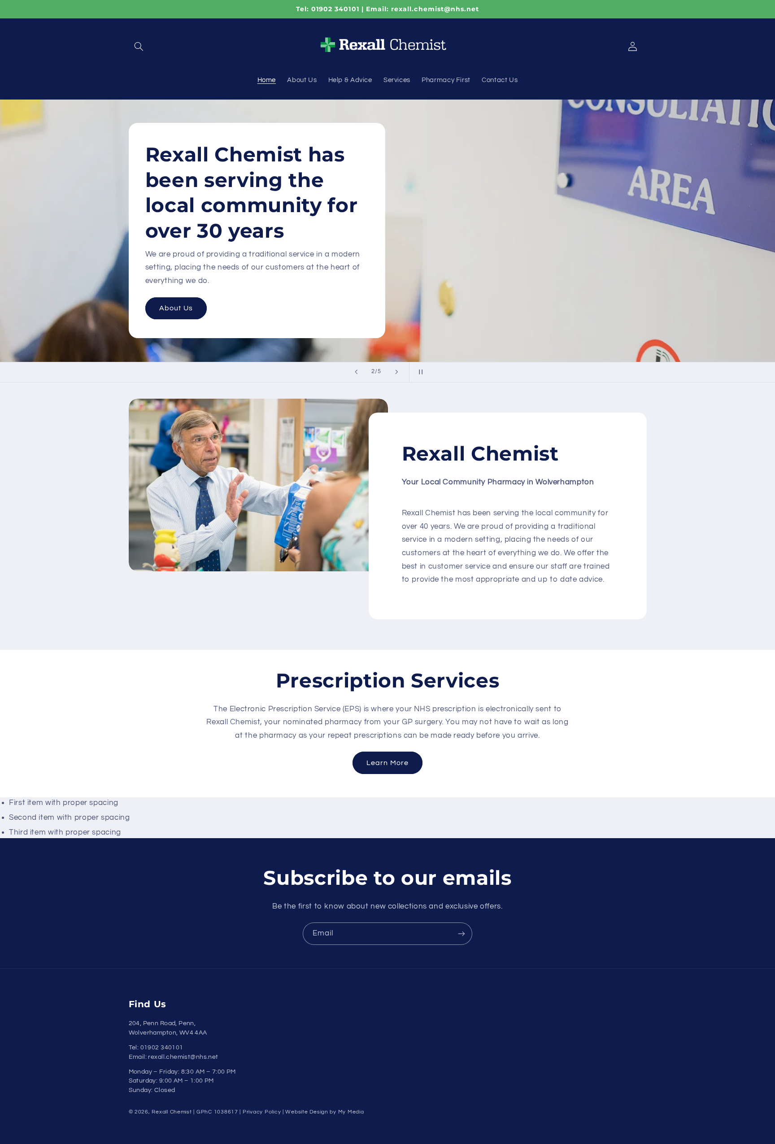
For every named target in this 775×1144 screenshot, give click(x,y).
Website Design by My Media (324, 1111)
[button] (139, 46)
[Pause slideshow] (419, 372)
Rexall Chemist (172, 1111)
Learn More (180, 308)
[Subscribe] (461, 933)
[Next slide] (396, 372)
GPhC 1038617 (217, 1111)
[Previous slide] (356, 372)
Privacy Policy (262, 1111)
